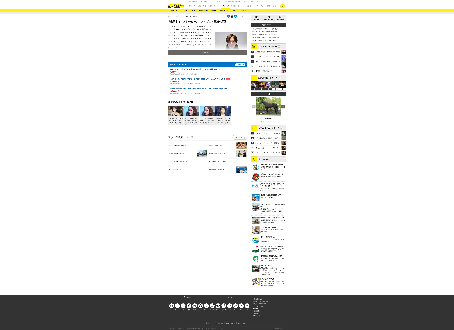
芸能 (199, 6)
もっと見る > (240, 64)
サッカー (217, 6)
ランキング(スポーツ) (267, 46)
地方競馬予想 (205, 1)
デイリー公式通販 (248, 1)
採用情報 (257, 311)
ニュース (186, 10)
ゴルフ (233, 6)
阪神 (210, 6)
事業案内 (257, 313)
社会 (274, 6)
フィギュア (242, 10)
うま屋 (249, 6)
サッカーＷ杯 (215, 1)
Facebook (190, 297)
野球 (204, 6)
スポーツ (226, 6)
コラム (262, 6)
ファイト (241, 6)
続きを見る (206, 52)
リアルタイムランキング (268, 128)
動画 (269, 6)
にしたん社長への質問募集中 (231, 1)
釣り (266, 1)
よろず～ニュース (242, 323)
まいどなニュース (230, 323)
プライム (192, 6)
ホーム (170, 16)
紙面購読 (256, 19)
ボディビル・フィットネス (219, 10)
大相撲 (233, 10)
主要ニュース (267, 25)
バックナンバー (268, 19)
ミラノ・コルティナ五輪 (200, 10)
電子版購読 (280, 19)
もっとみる (238, 137)
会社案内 (257, 308)
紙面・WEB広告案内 (260, 304)
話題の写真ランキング (267, 78)
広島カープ (259, 1)
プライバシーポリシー (260, 316)
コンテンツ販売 (258, 306)
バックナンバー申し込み (261, 301)
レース (255, 6)
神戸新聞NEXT (219, 323)
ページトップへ (283, 297)
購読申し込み (258, 299)
